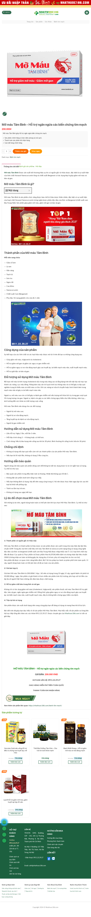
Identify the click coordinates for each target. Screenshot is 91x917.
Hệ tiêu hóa (51, 891)
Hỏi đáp (39, 166)
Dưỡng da (41, 888)
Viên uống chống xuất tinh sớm (11, 888)
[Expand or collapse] (29, 190)
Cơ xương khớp (62, 888)
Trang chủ (30, 22)
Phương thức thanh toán (55, 841)
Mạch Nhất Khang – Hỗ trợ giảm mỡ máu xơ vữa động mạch (75, 749)
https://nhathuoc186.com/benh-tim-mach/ (45, 706)
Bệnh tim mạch (59, 22)
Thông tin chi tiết (11, 167)
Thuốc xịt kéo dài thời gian (9, 894)
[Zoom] (4, 114)
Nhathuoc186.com (72, 613)
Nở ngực (34, 888)
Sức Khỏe (48, 22)
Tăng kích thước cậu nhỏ (9, 891)
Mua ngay (36, 151)
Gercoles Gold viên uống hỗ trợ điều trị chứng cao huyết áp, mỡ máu (15, 750)
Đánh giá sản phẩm (26, 166)
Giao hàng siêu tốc (53, 847)
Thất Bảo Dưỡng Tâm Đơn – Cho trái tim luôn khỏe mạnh (45, 749)
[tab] (11, 166)
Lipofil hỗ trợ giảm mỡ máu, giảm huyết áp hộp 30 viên (16, 801)
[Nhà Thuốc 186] (46, 13)
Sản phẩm (39, 22)
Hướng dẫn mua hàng (54, 838)
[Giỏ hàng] (86, 12)
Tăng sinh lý (28, 891)
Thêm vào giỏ (20, 151)
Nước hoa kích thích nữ (77, 888)
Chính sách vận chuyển (55, 844)
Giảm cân (27, 888)
